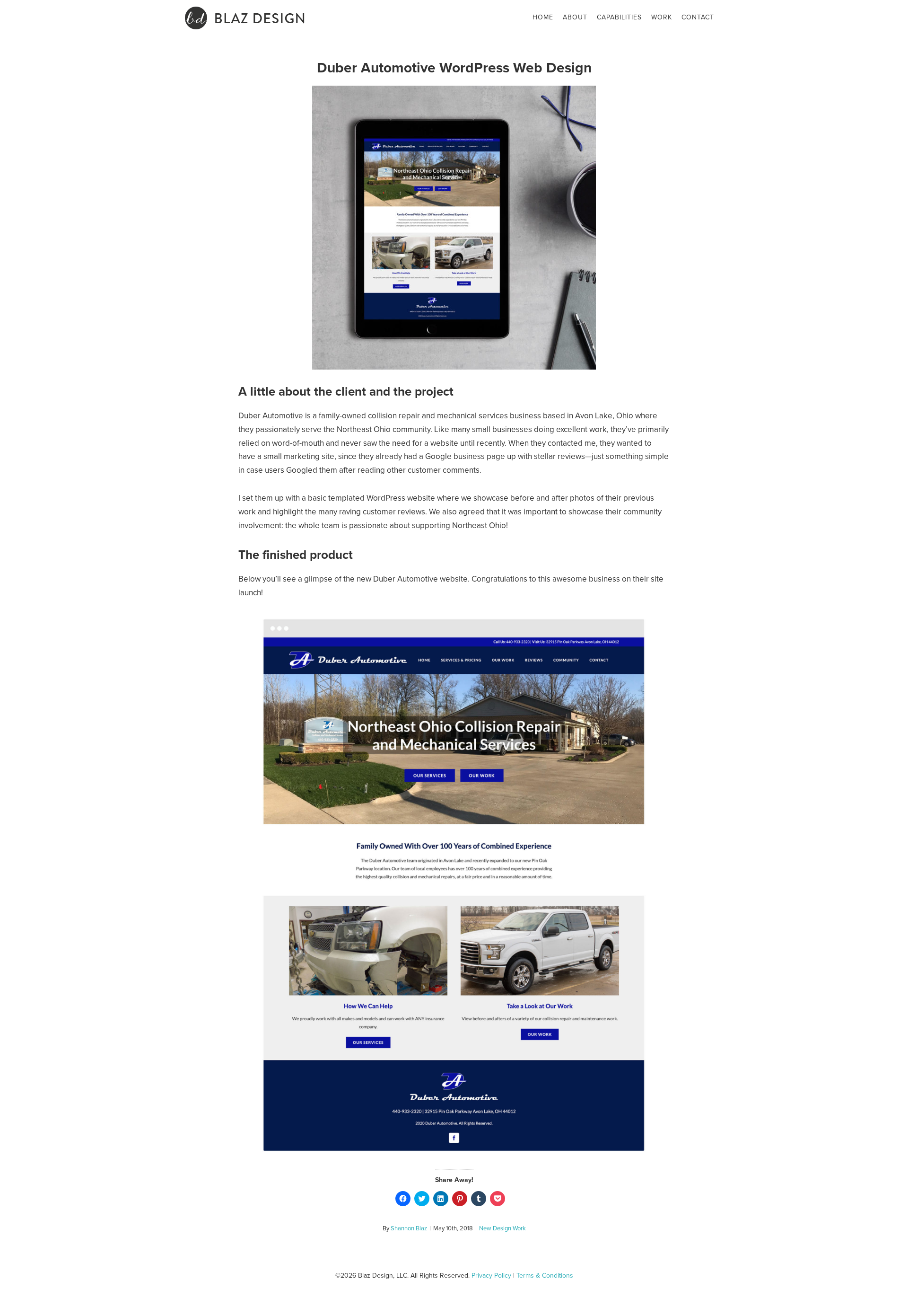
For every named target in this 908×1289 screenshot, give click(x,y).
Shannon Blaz (409, 1228)
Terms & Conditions (544, 1275)
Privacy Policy (491, 1275)
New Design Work (502, 1228)
